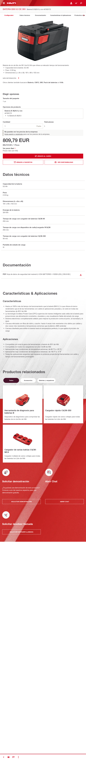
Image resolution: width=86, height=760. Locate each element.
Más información (9, 78)
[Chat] (13, 757)
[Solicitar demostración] (8, 757)
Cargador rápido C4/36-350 (58, 410)
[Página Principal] (11, 3)
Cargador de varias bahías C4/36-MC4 (20, 450)
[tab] (9, 15)
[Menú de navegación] (3, 3)
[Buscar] (81, 3)
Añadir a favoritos (24, 162)
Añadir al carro (44, 156)
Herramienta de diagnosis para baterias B (19, 411)
